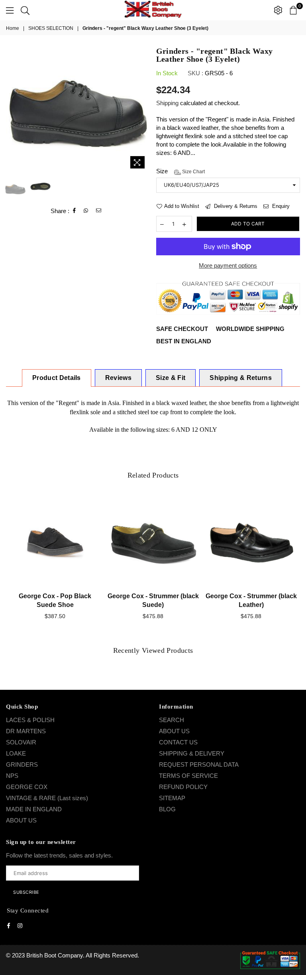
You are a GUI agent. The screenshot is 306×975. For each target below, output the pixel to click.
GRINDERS (22, 764)
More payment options (228, 265)
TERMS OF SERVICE (188, 775)
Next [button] (143, 110)
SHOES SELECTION (50, 28)
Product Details (56, 377)
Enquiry (280, 206)
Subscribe (26, 892)
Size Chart (193, 171)
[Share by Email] (99, 210)
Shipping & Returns (241, 377)
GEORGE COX (26, 786)
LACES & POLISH (30, 720)
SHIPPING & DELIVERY (191, 753)
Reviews (118, 377)
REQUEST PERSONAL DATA (199, 764)
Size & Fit (170, 377)
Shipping (167, 103)
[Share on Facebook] (74, 210)
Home (12, 28)
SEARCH (171, 720)
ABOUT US (21, 820)
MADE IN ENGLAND (34, 809)
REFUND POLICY (183, 786)
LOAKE (16, 753)
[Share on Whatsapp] (86, 210)
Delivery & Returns (234, 206)
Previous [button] (13, 110)
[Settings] (278, 10)
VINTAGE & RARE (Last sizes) (47, 798)
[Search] (25, 10)
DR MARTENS (26, 731)
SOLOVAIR (21, 742)
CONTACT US (178, 742)
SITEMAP (172, 798)
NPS (12, 775)
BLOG (167, 809)
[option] (78, 110)
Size (180, 171)
